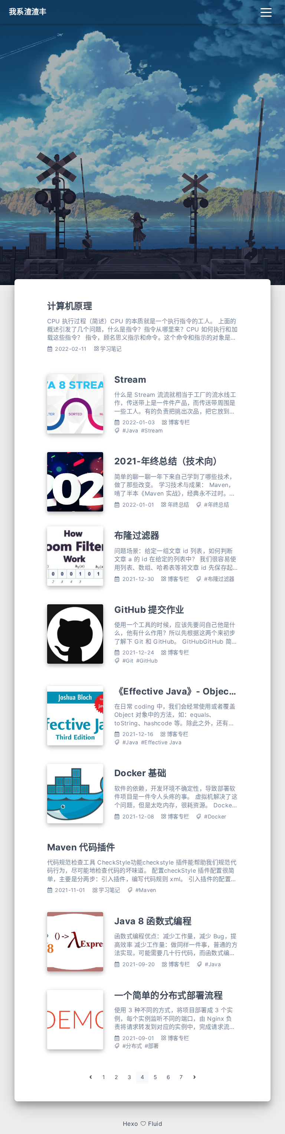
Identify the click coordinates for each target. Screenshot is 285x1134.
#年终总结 (216, 504)
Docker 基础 (140, 773)
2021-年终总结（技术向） (168, 461)
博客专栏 (179, 422)
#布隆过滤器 (219, 579)
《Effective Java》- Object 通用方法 (192, 691)
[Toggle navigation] (266, 12)
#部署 (152, 1046)
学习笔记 (110, 349)
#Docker (215, 816)
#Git (127, 660)
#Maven (145, 890)
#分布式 (132, 1046)
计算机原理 (69, 306)
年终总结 (178, 504)
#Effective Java (161, 742)
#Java (130, 430)
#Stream (152, 430)
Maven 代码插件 (81, 847)
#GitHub (147, 660)
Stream (130, 379)
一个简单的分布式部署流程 (168, 995)
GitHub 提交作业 (149, 609)
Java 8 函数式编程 (152, 921)
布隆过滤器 (137, 535)
